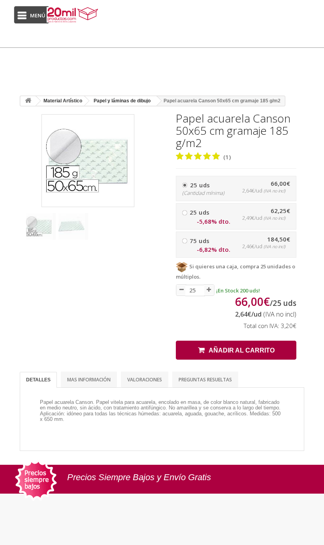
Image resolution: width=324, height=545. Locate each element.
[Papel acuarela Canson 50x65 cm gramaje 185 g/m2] (41, 226)
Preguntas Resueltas (205, 379)
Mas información (89, 379)
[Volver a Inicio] (28, 101)
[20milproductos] (73, 15)
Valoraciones (144, 379)
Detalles (38, 380)
